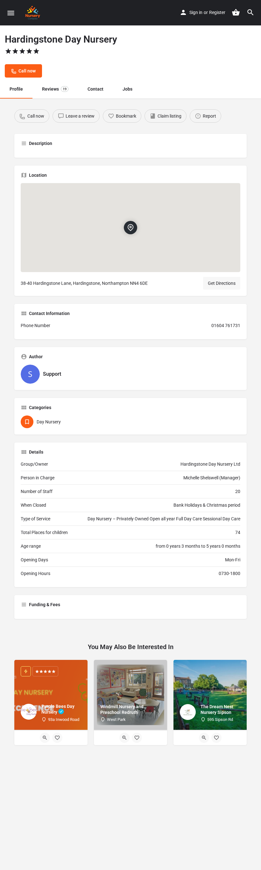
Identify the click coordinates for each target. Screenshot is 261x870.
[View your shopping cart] (236, 12)
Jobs (127, 89)
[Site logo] (33, 13)
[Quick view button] (45, 738)
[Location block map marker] (130, 227)
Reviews (54, 89)
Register (217, 12)
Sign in (195, 12)
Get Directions (222, 283)
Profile (16, 89)
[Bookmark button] (57, 738)
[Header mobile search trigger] (250, 12)
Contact (95, 89)
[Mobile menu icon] (10, 13)
